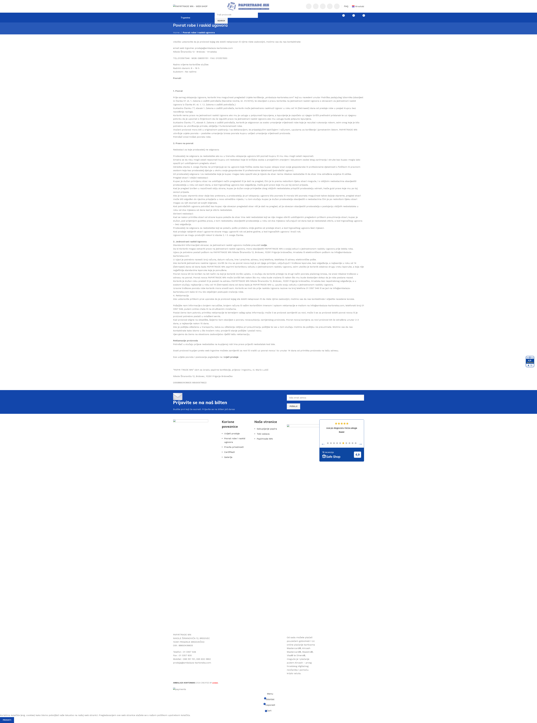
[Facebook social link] (309, 6)
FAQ (346, 6)
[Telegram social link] (337, 6)
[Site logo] (190, 6)
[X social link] (316, 6)
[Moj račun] (330, 17)
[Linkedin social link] (330, 6)
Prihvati (7, 720)
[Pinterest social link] (323, 6)
